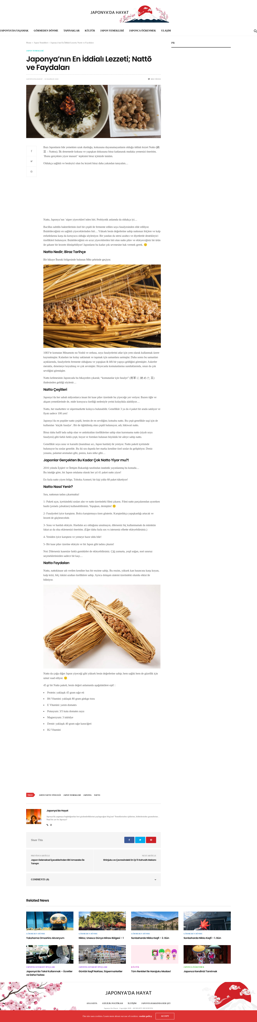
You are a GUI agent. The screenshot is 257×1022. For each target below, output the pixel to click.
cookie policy (145, 1016)
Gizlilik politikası (112, 1003)
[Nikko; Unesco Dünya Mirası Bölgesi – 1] (102, 921)
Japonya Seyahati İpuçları (40, 967)
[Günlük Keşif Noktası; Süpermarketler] (102, 954)
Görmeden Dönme (46, 30)
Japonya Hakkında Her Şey (156, 1003)
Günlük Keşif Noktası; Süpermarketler (100, 971)
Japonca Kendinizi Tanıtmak (200, 971)
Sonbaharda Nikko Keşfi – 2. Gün (150, 938)
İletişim (132, 1003)
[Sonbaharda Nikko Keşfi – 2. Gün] (154, 921)
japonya (87, 795)
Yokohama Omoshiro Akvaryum (45, 938)
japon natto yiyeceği (50, 795)
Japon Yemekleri (112, 30)
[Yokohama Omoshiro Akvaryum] (49, 921)
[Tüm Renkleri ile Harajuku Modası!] (154, 954)
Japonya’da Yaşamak (14, 30)
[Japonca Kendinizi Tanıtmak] (207, 954)
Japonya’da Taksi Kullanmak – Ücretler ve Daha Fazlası (49, 973)
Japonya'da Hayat (34, 79)
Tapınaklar (71, 30)
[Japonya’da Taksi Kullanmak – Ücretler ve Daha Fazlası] (49, 954)
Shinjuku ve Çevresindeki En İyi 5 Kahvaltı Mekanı (129, 860)
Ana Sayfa (92, 1003)
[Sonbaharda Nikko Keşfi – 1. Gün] (207, 921)
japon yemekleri (72, 795)
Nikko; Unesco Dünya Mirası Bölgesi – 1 (101, 938)
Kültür (90, 30)
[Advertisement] (102, 192)
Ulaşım (166, 30)
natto (97, 795)
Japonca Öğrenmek (142, 30)
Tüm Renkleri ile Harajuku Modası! (151, 971)
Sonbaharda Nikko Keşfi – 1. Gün (202, 938)
